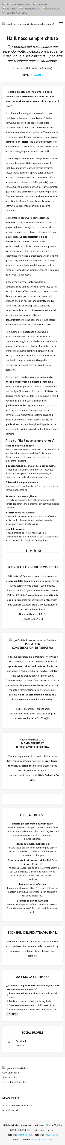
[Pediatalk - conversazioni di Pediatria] (32, 639)
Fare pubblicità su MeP (14, 1082)
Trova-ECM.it (51, 1134)
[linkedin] (39, 550)
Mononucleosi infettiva (32, 884)
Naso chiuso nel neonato (20, 445)
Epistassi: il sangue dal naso (22, 482)
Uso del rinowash (15, 529)
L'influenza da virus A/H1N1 (32, 900)
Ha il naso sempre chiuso (32, 38)
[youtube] (35, 550)
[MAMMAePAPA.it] (15, 1068)
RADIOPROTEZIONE (41, 1139)
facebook (21, 1041)
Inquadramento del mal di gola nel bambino (31, 465)
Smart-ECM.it (25, 1134)
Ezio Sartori (35, 68)
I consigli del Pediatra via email (32, 932)
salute (38, 74)
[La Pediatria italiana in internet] (14, 12)
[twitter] (31, 550)
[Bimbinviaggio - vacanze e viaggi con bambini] (30, 8)
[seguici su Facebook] (9, 1042)
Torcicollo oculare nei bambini (32, 843)
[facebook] (26, 550)
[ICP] (5, 4)
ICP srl (48, 1125)
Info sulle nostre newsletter (17, 1105)
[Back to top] (57, 1137)
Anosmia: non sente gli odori (22, 496)
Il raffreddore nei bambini (20, 512)
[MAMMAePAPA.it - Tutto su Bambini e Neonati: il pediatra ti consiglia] (21, 4)
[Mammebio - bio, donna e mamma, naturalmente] (40, 4)
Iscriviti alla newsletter (19, 941)
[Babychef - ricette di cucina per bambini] (9, 8)
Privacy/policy (9, 1077)
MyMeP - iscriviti (10, 1110)
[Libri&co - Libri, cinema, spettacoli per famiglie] (51, 8)
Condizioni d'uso (10, 1072)
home (25, 74)
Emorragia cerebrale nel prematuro (32, 823)
